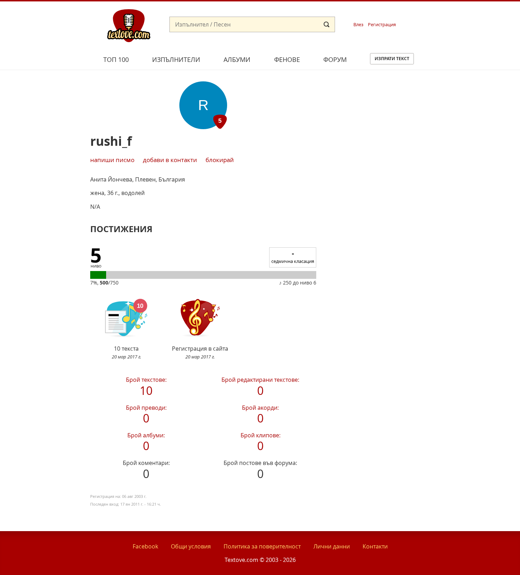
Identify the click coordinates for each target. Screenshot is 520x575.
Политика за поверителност (262, 546)
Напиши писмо (112, 160)
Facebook (145, 546)
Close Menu (450, 12)
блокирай (220, 160)
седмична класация (292, 256)
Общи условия (191, 546)
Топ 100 (116, 59)
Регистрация (382, 25)
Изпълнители (176, 59)
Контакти (375, 546)
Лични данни (331, 546)
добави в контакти (170, 160)
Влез (358, 25)
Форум (335, 59)
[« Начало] (128, 25)
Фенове (287, 59)
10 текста (126, 352)
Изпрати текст (392, 59)
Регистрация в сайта (200, 352)
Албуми (237, 59)
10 (146, 385)
